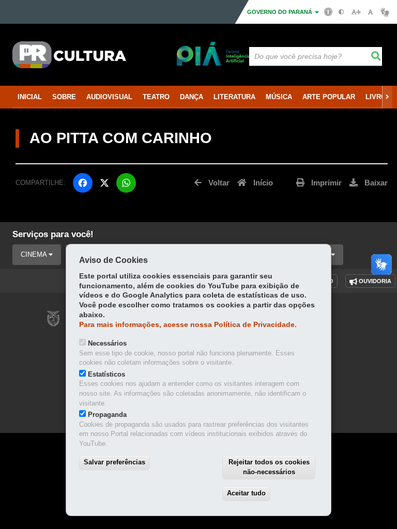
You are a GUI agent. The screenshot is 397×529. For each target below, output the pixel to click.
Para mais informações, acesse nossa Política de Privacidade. (188, 325)
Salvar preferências (114, 462)
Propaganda (107, 414)
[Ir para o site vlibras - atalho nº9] (385, 12)
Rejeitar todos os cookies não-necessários (269, 467)
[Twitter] (104, 183)
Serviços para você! (53, 234)
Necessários (107, 343)
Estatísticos (106, 374)
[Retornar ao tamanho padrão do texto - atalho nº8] (370, 12)
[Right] (387, 97)
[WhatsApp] (126, 183)
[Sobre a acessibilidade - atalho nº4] (328, 11)
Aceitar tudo (246, 493)
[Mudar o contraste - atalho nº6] (341, 12)
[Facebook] (83, 183)
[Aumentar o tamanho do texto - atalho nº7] (356, 12)
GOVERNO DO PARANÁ (280, 12)
